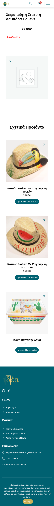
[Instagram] (4, 391)
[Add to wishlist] (10, 60)
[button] (31, 4)
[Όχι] (50, 493)
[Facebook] (9, 391)
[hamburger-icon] (48, 4)
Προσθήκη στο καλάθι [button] (27, 201)
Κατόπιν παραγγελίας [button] (27, 350)
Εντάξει (28, 501)
